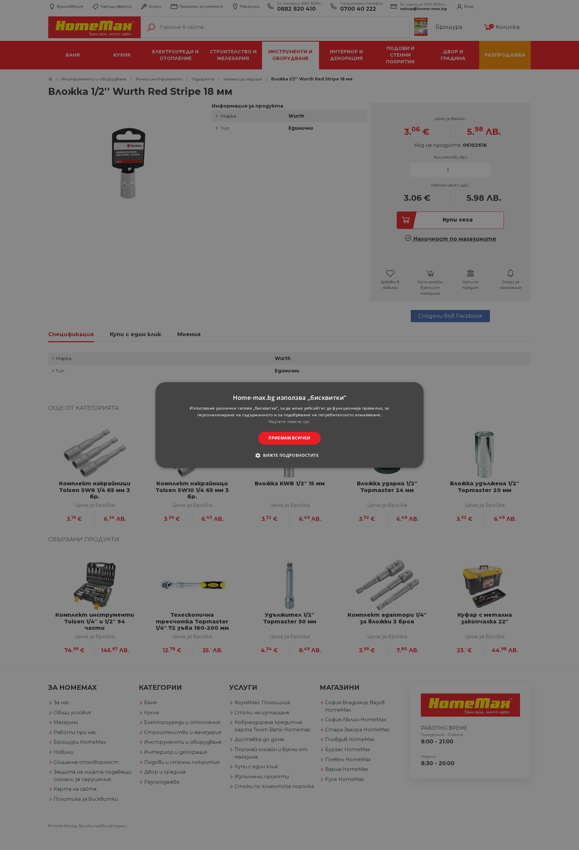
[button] (289, 455)
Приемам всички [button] (289, 438)
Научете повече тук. (289, 421)
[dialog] (289, 425)
